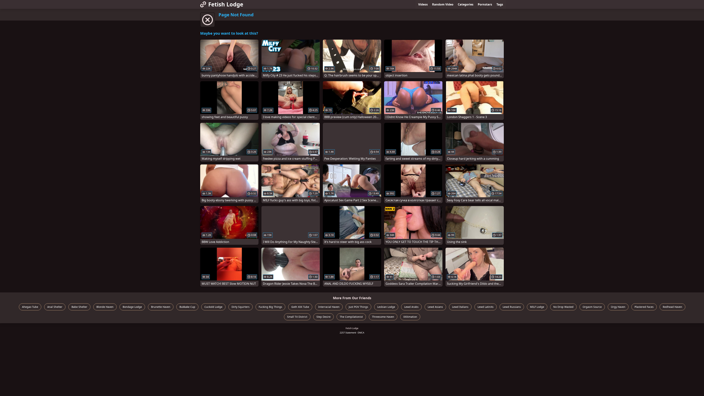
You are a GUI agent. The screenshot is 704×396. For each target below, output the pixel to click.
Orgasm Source (592, 307)
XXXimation (410, 316)
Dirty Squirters (241, 307)
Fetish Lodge (225, 4)
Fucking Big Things (270, 307)
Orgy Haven (618, 307)
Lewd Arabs (411, 307)
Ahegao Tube (30, 307)
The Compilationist (351, 316)
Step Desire (323, 316)
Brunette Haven (160, 307)
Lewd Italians (460, 307)
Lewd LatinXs (486, 307)
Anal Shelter (54, 307)
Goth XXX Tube (300, 307)
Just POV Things (358, 307)
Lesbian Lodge (386, 307)
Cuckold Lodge (213, 307)
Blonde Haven (104, 307)
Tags (499, 4)
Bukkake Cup (187, 307)
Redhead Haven (672, 307)
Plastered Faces (644, 307)
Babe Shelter (79, 307)
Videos (423, 4)
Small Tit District (297, 316)
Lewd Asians (435, 307)
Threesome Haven (383, 316)
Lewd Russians (512, 307)
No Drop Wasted (563, 307)
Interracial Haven (329, 307)
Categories (465, 4)
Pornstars (485, 4)
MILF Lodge (537, 307)
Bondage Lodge (132, 307)
